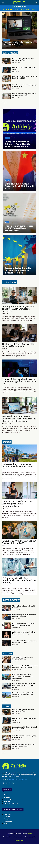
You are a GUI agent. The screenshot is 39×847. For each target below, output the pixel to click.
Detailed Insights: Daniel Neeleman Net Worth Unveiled (24, 615)
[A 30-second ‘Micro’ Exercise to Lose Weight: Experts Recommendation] (19, 490)
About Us (7, 797)
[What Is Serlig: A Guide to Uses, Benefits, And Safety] (6, 659)
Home (6, 795)
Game (7, 222)
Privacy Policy (8, 799)
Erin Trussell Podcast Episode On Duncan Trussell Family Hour (23, 624)
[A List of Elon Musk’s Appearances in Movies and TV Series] (6, 643)
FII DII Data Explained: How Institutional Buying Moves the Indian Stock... (22, 676)
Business (8, 264)
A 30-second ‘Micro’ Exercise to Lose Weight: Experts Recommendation (17, 503)
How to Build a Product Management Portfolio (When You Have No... (24, 667)
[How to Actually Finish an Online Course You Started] (19, 30)
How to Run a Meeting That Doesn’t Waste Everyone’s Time (24, 94)
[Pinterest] (10, 783)
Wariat (6, 823)
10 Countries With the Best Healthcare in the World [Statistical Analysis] (19, 580)
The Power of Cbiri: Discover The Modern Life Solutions (18, 345)
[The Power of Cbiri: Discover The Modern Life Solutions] (19, 333)
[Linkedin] (6, 783)
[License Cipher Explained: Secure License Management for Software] (19, 368)
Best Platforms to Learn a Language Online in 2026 (19, 9)
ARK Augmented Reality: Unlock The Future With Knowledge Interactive (18, 308)
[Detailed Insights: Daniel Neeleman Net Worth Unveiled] (6, 617)
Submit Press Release (11, 803)
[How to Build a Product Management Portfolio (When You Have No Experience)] (6, 668)
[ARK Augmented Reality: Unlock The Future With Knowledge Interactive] (19, 295)
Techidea (7, 817)
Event (7, 138)
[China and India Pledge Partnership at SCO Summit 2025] (19, 171)
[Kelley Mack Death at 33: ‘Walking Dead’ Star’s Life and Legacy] (6, 634)
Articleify (30, 833)
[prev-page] (3, 102)
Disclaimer (7, 801)
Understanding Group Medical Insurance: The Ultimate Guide (17, 465)
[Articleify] (19, 766)
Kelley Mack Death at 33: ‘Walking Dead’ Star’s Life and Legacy (23, 633)
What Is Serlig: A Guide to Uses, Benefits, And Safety (23, 658)
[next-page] (6, 102)
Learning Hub (6, 39)
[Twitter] (13, 783)
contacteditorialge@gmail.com (18, 779)
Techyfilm (7, 819)
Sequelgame (8, 821)
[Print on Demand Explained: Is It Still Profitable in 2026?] (6, 78)
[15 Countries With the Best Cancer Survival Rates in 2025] (19, 530)
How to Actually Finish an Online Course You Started (18, 43)
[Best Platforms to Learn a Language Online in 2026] (6, 87)
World (7, 180)
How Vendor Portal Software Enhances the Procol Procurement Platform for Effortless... (19, 418)
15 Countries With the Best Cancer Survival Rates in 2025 (19, 542)
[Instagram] (3, 783)
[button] (3, 2)
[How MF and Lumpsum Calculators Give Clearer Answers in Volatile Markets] (6, 686)
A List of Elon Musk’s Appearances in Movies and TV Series (24, 642)
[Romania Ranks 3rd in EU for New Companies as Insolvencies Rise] (19, 255)
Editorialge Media (19, 840)
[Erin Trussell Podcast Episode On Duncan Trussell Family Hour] (6, 625)
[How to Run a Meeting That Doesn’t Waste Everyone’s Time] (6, 96)
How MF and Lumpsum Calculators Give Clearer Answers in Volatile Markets (23, 685)
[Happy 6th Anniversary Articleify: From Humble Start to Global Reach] (19, 129)
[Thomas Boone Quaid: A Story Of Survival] (6, 608)
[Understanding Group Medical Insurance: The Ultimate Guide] (19, 453)
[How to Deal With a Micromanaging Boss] (6, 70)
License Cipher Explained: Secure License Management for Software (19, 380)
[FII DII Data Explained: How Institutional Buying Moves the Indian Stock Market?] (6, 677)
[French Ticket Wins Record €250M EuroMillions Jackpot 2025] (19, 213)
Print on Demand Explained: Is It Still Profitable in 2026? (24, 77)
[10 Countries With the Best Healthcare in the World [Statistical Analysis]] (19, 567)
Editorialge (7, 814)
